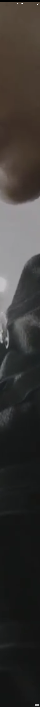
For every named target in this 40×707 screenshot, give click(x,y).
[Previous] (6, 1)
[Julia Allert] (20, 3)
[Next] (34, 1)
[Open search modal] (35, 4)
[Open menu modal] (2, 4)
